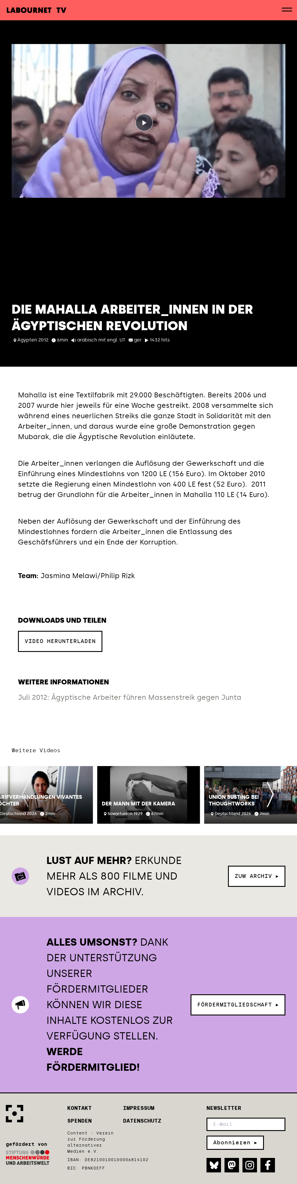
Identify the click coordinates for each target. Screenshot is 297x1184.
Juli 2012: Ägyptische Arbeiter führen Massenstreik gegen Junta (129, 697)
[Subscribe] (235, 1143)
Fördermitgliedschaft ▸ (238, 1005)
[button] (148, 795)
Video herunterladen (60, 637)
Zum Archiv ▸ (257, 876)
